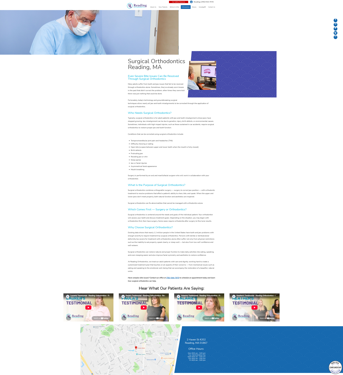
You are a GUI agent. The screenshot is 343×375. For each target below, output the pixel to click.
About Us (153, 7)
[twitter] (335, 29)
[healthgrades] (335, 33)
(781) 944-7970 (207, 2)
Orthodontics (186, 7)
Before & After (174, 7)
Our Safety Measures (178, 2)
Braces (194, 7)
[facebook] (335, 20)
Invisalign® (202, 7)
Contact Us (211, 7)
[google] (335, 24)
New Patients (163, 7)
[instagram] (335, 37)
